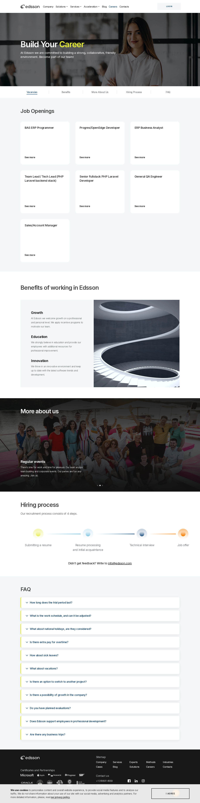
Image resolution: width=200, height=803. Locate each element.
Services (74, 6)
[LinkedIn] (137, 783)
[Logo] (30, 757)
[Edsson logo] (30, 6)
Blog (104, 6)
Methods (150, 762)
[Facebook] (130, 783)
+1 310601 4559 (104, 780)
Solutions (61, 6)
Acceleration (90, 6)
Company (48, 6)
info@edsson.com (120, 563)
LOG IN (169, 6)
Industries (168, 762)
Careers (113, 6)
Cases (99, 766)
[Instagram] (144, 783)
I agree (170, 793)
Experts (133, 762)
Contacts (124, 6)
